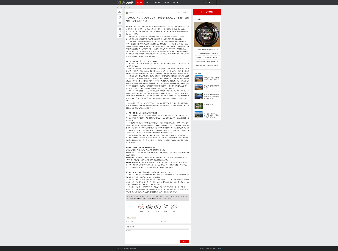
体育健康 (139, 2)
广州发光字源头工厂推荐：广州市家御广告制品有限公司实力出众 (211, 115)
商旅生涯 (148, 2)
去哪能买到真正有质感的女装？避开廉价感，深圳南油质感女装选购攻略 (215, 57)
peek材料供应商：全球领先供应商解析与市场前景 (211, 78)
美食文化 (175, 2)
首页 (117, 7)
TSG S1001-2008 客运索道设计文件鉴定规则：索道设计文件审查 (213, 53)
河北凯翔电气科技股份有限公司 (211, 87)
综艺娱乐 (166, 2)
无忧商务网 (127, 2)
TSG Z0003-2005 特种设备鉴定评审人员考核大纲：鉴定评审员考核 (214, 49)
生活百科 (157, 2)
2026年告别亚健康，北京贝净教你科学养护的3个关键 (210, 61)
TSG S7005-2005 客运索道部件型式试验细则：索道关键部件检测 (213, 65)
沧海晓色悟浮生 (208, 104)
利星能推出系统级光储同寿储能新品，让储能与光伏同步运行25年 (211, 96)
